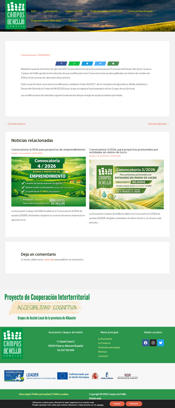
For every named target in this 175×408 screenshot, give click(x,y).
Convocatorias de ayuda (140, 11)
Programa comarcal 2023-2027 (106, 11)
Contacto (103, 356)
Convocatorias (28, 55)
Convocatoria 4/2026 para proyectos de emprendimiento (48, 149)
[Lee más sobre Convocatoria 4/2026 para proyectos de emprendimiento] (48, 181)
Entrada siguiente (158, 123)
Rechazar (134, 403)
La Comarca (104, 343)
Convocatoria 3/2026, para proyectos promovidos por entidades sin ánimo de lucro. (123, 151)
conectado (49, 259)
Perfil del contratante (109, 347)
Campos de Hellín (74, 11)
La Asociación (51, 11)
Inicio (34, 11)
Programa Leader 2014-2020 (46, 20)
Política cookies (60, 394)
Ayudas (14, 153)
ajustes (100, 405)
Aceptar (117, 403)
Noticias (73, 20)
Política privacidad (41, 394)
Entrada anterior (16, 123)
